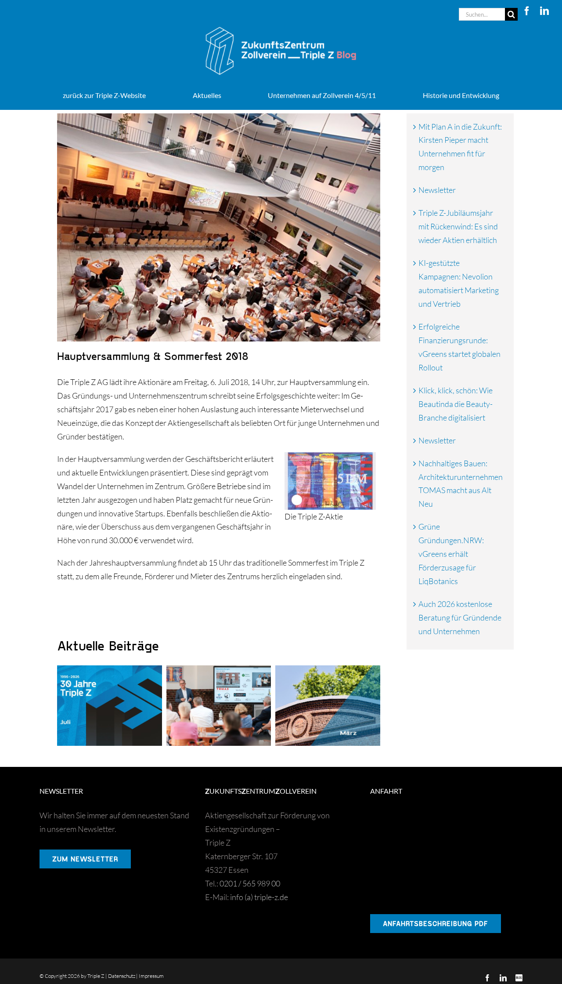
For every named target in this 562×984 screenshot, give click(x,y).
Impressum (151, 976)
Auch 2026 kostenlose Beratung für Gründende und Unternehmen (459, 617)
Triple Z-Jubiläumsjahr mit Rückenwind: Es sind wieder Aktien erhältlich (458, 226)
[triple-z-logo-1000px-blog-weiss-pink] (281, 24)
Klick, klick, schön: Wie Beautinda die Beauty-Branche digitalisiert (455, 403)
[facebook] (526, 11)
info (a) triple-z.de (259, 897)
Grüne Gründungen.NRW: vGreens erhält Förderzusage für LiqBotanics (451, 554)
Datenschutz (121, 976)
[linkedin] (544, 11)
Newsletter (437, 190)
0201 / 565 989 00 (250, 883)
